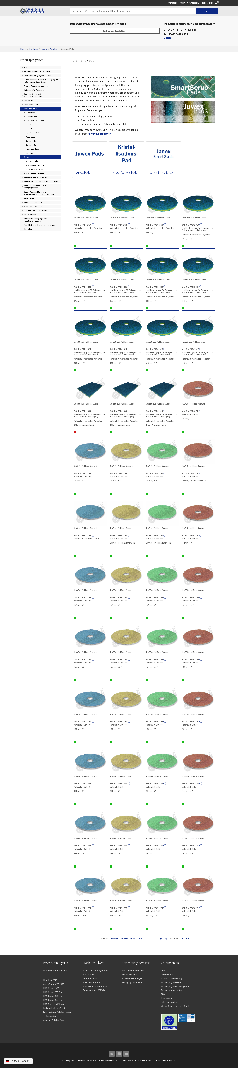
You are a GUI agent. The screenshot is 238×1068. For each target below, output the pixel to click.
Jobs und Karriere (169, 1002)
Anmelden (172, 2)
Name (132, 938)
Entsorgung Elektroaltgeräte (175, 986)
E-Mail (167, 37)
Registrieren (207, 2)
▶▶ (187, 938)
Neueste (124, 938)
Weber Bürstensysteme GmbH (175, 1006)
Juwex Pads (83, 172)
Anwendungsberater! (99, 133)
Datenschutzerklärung (171, 978)
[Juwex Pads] (89, 154)
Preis (140, 938)
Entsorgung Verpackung (172, 990)
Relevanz (114, 938)
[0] (215, 2)
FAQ (163, 994)
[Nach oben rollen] (231, 1061)
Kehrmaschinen (129, 974)
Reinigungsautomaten (132, 982)
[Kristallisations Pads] (126, 154)
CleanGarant (167, 974)
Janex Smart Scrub (161, 172)
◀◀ (160, 938)
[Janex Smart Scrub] (163, 154)
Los (207, 11)
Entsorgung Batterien (171, 982)
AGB (163, 970)
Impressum (166, 998)
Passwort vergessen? (189, 2)
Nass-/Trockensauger (132, 978)
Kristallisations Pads (125, 172)
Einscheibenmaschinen (133, 970)
